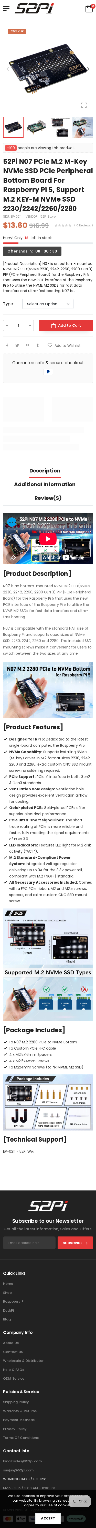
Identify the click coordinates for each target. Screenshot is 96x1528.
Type (8, 304)
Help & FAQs (13, 1369)
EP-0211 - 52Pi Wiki (18, 1151)
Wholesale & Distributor (23, 1360)
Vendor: (32, 216)
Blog (7, 1319)
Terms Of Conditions (21, 1437)
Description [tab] (44, 470)
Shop (7, 1292)
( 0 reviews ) (83, 225)
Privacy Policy (15, 1428)
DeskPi (8, 1310)
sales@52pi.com (27, 1461)
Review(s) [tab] (48, 498)
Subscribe (72, 1243)
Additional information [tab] (45, 484)
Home (8, 1283)
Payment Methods (19, 1419)
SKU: (7, 216)
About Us (11, 1342)
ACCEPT (48, 1518)
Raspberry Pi (13, 1301)
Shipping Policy (16, 1402)
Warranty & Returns (20, 1411)
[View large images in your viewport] (84, 105)
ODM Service (13, 1378)
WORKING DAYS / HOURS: (24, 1479)
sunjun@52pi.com (18, 1470)
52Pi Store (48, 216)
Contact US (13, 1351)
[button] (88, 69)
